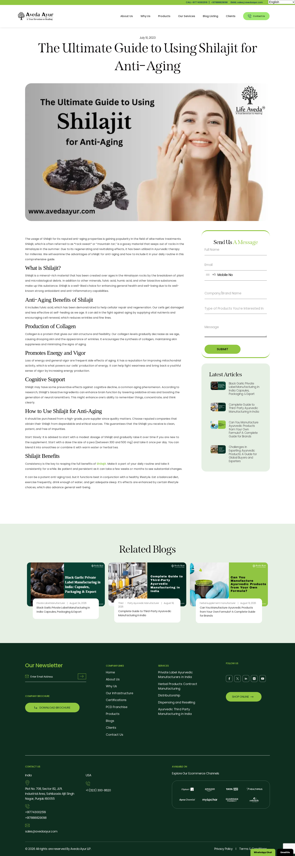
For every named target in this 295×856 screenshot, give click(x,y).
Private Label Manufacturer (51, 603)
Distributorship (169, 695)
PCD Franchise (116, 707)
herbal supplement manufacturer (218, 603)
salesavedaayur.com (41, 831)
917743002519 (35, 812)
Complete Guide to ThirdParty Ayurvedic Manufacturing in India (244, 407)
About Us (126, 16)
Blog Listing (210, 16)
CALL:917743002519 (196, 2)
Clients (230, 16)
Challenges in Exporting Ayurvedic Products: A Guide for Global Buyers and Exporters (243, 454)
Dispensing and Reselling (176, 702)
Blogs (110, 721)
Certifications (116, 700)
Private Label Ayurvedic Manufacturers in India (175, 674)
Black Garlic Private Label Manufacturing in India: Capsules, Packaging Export (244, 388)
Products (164, 16)
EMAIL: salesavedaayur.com (247, 2)
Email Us (285, 852)
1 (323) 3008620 (98, 790)
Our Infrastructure (119, 693)
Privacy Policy (223, 849)
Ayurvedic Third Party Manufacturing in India (175, 711)
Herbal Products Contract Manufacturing (177, 686)
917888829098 (219, 2)
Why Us (145, 16)
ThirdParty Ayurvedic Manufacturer (138, 603)
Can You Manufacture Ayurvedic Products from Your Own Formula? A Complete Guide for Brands (243, 429)
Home (110, 672)
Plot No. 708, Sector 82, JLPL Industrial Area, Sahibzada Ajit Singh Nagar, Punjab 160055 (49, 794)
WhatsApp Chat (263, 852)
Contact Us (114, 734)
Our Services (186, 16)
